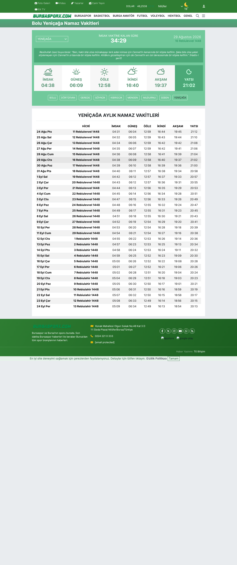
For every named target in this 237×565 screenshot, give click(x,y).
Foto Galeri (44, 3)
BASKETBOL (102, 15)
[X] (168, 331)
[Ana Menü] (203, 16)
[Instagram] (174, 331)
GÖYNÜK (100, 97)
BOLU (52, 97)
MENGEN (133, 97)
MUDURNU (149, 97)
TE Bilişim (199, 351)
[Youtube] (180, 331)
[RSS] (192, 331)
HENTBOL (174, 15)
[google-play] (185, 338)
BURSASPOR (82, 15)
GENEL (188, 15)
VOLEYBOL (158, 15)
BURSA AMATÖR (123, 15)
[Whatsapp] (186, 331)
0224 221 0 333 (104, 336)
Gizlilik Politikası (156, 358)
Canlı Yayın (98, 3)
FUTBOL (142, 15)
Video (62, 3)
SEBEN (165, 97)
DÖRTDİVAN (68, 97)
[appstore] (168, 338)
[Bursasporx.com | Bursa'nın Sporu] (52, 16)
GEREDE (85, 97)
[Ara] (198, 16)
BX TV (41, 9)
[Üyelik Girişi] (202, 6)
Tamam (173, 358)
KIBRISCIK (116, 97)
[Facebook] (162, 331)
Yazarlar (79, 3)
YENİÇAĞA (180, 97)
